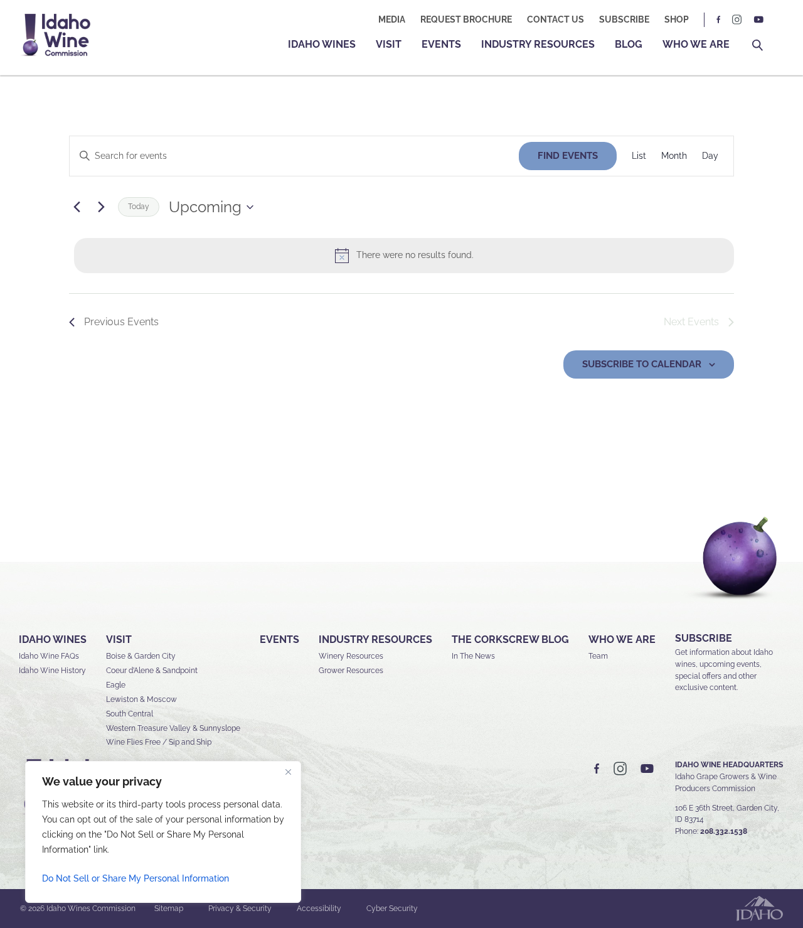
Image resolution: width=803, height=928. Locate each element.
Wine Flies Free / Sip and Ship (158, 742)
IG (737, 20)
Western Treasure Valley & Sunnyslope (173, 728)
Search (757, 45)
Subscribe (624, 19)
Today (138, 206)
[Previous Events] (76, 207)
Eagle (115, 685)
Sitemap (168, 908)
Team (598, 656)
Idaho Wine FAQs (49, 656)
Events (441, 44)
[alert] (404, 255)
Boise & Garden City (141, 656)
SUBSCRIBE (703, 638)
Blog (628, 44)
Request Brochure (466, 19)
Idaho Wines (322, 44)
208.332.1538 (723, 831)
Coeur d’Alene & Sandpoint (152, 670)
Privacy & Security (240, 908)
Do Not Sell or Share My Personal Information (135, 878)
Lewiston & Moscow (141, 699)
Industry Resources (538, 44)
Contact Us (555, 19)
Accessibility (319, 908)
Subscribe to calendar (641, 364)
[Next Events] (101, 207)
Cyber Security (392, 908)
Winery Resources (351, 656)
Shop (676, 19)
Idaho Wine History (52, 670)
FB (719, 20)
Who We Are (696, 44)
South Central (129, 713)
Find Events (568, 155)
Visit (389, 44)
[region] (163, 832)
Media (391, 19)
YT (758, 20)
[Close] (287, 771)
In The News (473, 656)
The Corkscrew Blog (510, 639)
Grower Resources (351, 670)
